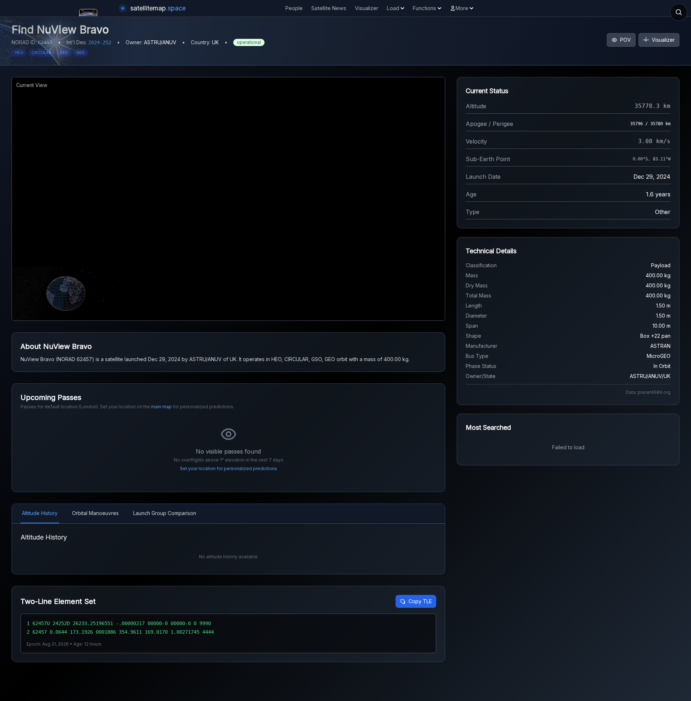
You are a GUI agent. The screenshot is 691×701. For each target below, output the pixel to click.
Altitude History (40, 513)
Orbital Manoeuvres (95, 513)
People (294, 8)
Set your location (198, 468)
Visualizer (366, 8)
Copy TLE (420, 601)
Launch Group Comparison (164, 513)
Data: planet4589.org (648, 392)
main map (161, 406)
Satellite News (328, 8)
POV (625, 40)
